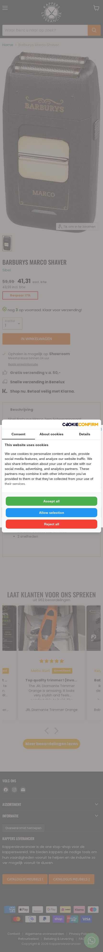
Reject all (51, 524)
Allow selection (51, 513)
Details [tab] (84, 434)
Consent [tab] (18, 434)
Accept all (51, 501)
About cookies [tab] (51, 434)
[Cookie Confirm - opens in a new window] (80, 424)
